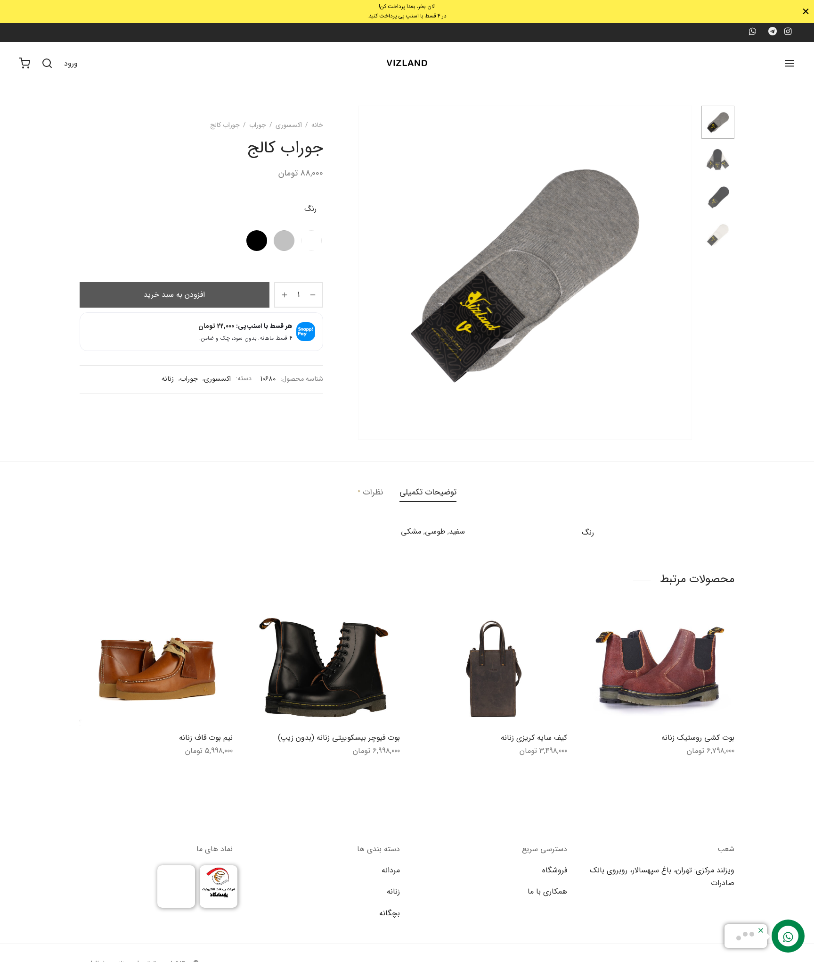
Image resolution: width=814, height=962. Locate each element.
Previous (367, 272)
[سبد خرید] (24, 63)
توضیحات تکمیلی (427, 492)
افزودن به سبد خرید (174, 295)
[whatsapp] (752, 32)
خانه (317, 125)
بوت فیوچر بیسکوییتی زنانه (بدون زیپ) (339, 738)
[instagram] (788, 32)
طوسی (435, 531)
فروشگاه (554, 870)
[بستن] (805, 11)
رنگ (310, 209)
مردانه (391, 870)
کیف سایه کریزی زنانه (534, 738)
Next (682, 272)
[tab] (427, 492)
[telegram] (773, 32)
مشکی (411, 531)
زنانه (168, 379)
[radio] (311, 240)
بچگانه (389, 913)
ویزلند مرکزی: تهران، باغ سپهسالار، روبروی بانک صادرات (662, 876)
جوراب (257, 125)
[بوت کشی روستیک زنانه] (657, 668)
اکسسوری (289, 125)
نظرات (370, 492)
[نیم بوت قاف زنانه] (156, 668)
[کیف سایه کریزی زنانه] (490, 668)
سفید (457, 531)
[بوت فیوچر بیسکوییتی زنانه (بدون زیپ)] (323, 668)
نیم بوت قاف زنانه (206, 738)
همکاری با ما (547, 891)
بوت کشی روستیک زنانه (697, 738)
